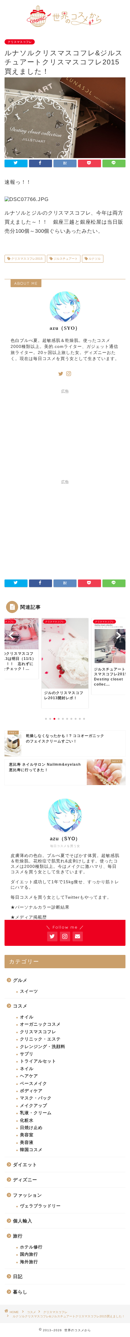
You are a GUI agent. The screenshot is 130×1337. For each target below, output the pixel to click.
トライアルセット (38, 1061)
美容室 (27, 1135)
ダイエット (25, 1164)
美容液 (27, 1142)
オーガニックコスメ (40, 1024)
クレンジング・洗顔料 (42, 1046)
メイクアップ (33, 1105)
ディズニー (25, 1179)
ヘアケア (29, 1076)
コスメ (20, 1005)
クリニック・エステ (40, 1039)
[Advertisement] (65, 434)
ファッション (27, 1195)
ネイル (27, 1068)
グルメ (20, 980)
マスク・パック (36, 1098)
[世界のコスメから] (65, 26)
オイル (27, 1017)
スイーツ (29, 991)
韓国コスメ (31, 1149)
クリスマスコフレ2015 (26, 258)
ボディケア (31, 1091)
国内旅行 (29, 1254)
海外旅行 (29, 1262)
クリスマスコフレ (20, 42)
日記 (18, 1276)
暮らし (20, 1291)
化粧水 (27, 1120)
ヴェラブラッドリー (40, 1206)
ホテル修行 (31, 1247)
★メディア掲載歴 (29, 917)
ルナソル (94, 258)
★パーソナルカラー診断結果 (40, 907)
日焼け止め (31, 1127)
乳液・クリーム (36, 1113)
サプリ (27, 1054)
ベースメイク (33, 1083)
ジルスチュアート (65, 258)
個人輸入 (22, 1220)
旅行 (18, 1235)
